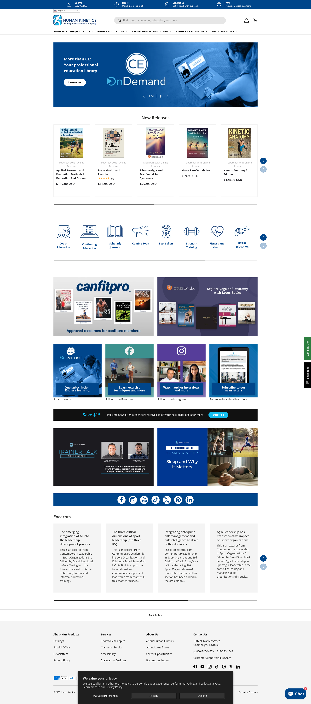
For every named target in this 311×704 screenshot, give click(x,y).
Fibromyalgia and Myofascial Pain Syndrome (151, 174)
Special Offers (61, 647)
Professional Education (150, 31)
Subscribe (218, 414)
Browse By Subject (67, 31)
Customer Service (111, 647)
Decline (202, 696)
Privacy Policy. (114, 687)
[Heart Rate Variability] (197, 142)
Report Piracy (61, 660)
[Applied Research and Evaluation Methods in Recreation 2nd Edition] (71, 142)
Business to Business (114, 660)
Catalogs (58, 641)
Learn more (74, 82)
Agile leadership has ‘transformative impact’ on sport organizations (233, 536)
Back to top (155, 615)
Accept (154, 696)
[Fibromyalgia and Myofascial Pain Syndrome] (155, 142)
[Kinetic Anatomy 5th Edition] (239, 142)
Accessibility (108, 654)
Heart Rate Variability (196, 170)
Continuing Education (248, 692)
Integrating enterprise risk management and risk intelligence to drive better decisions (181, 538)
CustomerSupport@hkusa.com (212, 658)
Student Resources (190, 31)
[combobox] (170, 20)
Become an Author (157, 660)
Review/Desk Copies (113, 641)
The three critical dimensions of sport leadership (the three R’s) (126, 538)
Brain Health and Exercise (109, 172)
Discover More (223, 31)
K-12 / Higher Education (106, 31)
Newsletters (60, 654)
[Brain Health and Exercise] (113, 142)
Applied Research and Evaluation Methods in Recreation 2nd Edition (71, 174)
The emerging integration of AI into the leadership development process (75, 538)
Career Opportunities (159, 654)
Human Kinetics (68, 692)
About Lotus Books (157, 647)
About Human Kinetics (160, 641)
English (61, 10)
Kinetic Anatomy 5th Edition (237, 172)
